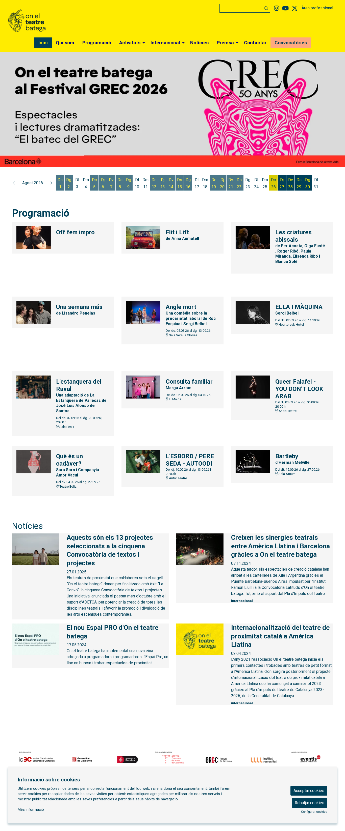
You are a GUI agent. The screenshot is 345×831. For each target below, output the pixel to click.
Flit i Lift (177, 232)
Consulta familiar (189, 381)
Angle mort (181, 306)
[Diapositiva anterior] (7, 109)
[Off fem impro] (33, 237)
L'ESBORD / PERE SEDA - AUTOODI (190, 460)
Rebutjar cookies (309, 802)
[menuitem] (276, 8)
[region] (172, 109)
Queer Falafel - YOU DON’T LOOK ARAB (299, 389)
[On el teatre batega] (60, 22)
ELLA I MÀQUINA (299, 306)
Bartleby (286, 456)
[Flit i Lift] (143, 237)
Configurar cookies (314, 811)
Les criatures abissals (293, 236)
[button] (267, 8)
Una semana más (79, 306)
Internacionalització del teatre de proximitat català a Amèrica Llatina (280, 636)
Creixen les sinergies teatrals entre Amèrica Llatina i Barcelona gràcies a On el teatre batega (280, 546)
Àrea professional (317, 8)
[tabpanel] (172, 109)
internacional (242, 601)
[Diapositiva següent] (338, 109)
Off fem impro (75, 232)
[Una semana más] (33, 312)
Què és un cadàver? (69, 460)
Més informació (31, 809)
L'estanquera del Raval (78, 385)
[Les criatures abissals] (253, 237)
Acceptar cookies (308, 790)
